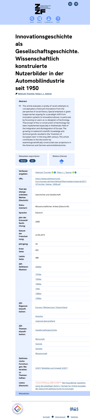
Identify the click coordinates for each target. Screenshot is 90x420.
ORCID (53, 172)
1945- (37, 288)
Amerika (39, 316)
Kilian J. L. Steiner (43, 93)
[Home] (45, 10)
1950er (38, 279)
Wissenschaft (41, 353)
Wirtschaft (40, 339)
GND (55, 172)
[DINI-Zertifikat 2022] (17, 408)
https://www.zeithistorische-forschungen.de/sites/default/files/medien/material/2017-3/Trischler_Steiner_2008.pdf (61, 181)
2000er (38, 266)
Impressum (60, 417)
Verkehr (39, 348)
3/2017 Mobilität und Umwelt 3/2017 (51, 368)
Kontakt (46, 417)
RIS (32, 161)
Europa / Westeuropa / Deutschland (51, 307)
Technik (38, 344)
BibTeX (23, 161)
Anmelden (76, 4)
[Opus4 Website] (74, 408)
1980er (38, 293)
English (70, 4)
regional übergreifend (45, 321)
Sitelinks (74, 417)
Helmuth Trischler (26, 93)
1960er (38, 284)
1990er (38, 298)
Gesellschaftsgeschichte (46, 330)
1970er (38, 274)
